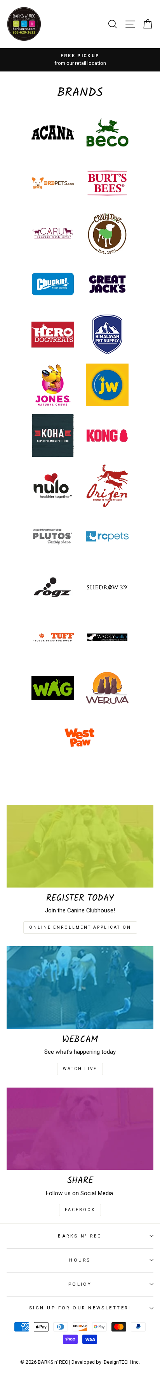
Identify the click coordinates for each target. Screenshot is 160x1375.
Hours (79, 1260)
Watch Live (80, 1069)
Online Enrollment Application (80, 927)
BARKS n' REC (80, 1236)
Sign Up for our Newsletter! (80, 1308)
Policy (80, 1284)
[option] (80, 60)
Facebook (80, 1210)
